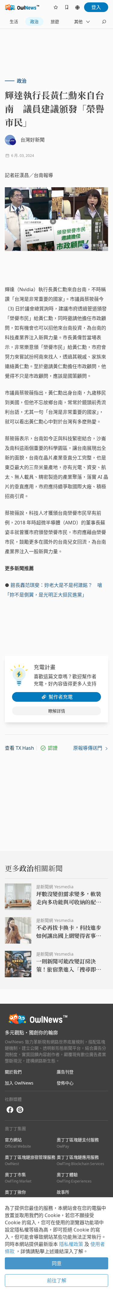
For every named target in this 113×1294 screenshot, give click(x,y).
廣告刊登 (65, 1072)
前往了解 (56, 1280)
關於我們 (13, 1072)
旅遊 (55, 21)
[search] (104, 21)
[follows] (56, 7)
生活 (14, 21)
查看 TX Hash (19, 748)
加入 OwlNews (19, 1083)
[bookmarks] (66, 7)
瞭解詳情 (56, 711)
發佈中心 (65, 1083)
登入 (96, 7)
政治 (34, 21)
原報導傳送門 (88, 748)
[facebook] (10, 1110)
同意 (56, 1263)
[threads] (20, 1109)
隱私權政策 (71, 1244)
